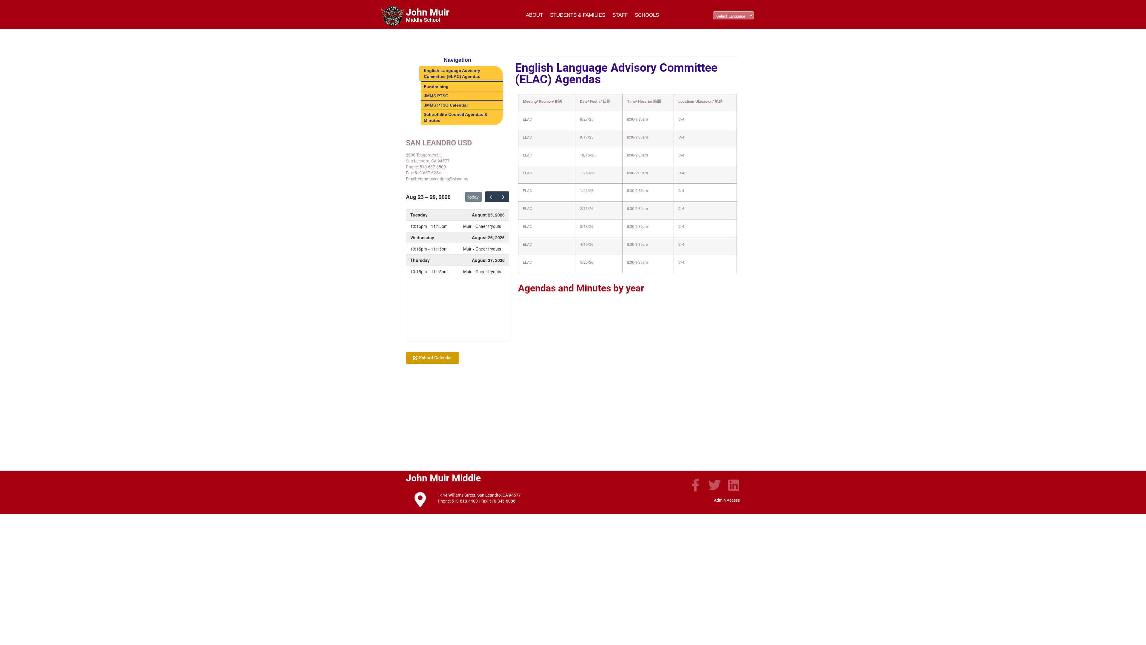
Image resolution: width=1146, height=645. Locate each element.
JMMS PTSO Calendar (446, 105)
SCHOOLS (647, 15)
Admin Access (727, 500)
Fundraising (436, 86)
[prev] (491, 196)
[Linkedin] (733, 485)
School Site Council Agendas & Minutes (455, 117)
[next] (503, 196)
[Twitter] (714, 485)
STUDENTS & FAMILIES (577, 15)
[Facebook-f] (695, 485)
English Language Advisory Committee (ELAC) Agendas (452, 73)
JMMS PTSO (436, 95)
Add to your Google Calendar (439, 343)
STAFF (620, 15)
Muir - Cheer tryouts (482, 226)
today (473, 197)
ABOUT (534, 15)
